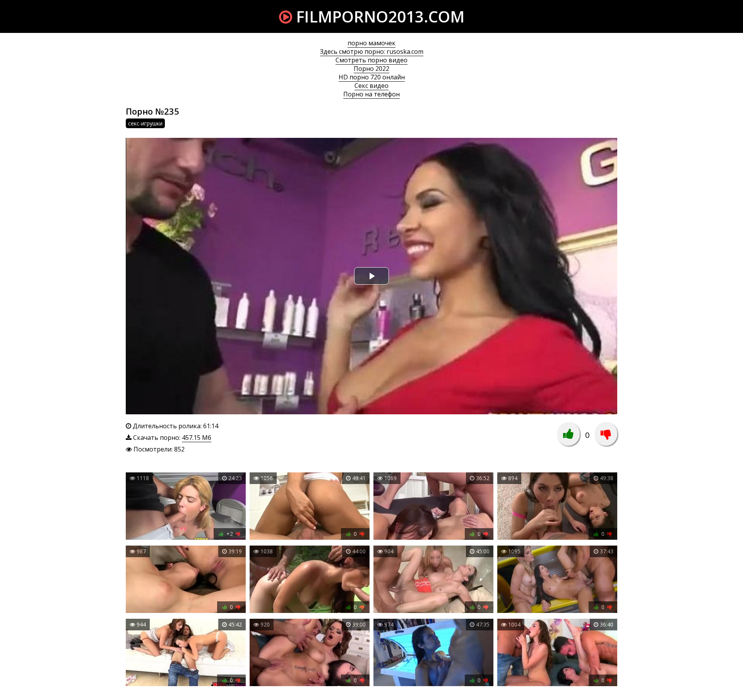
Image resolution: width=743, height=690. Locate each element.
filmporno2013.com (378, 16)
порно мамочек (371, 43)
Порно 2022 (371, 68)
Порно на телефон (371, 94)
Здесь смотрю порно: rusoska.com (371, 51)
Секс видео (371, 85)
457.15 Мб (196, 437)
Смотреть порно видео (371, 60)
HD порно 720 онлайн (372, 77)
